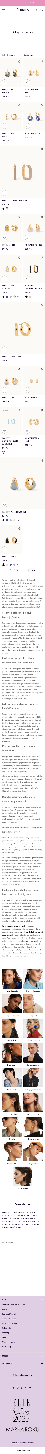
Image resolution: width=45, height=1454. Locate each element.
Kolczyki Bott (8, 245)
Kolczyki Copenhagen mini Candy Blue (10, 441)
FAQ (4, 1337)
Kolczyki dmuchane (25, 55)
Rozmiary (5, 1332)
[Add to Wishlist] (19, 62)
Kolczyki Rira (31, 397)
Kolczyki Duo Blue (33, 133)
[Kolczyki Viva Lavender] (10, 297)
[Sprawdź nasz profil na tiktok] (21, 1388)
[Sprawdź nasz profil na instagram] (17, 1388)
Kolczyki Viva (8, 397)
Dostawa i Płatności (9, 1314)
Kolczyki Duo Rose (33, 245)
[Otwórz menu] (3, 10)
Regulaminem (9, 1277)
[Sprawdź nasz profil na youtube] (30, 1388)
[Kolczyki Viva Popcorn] (14, 520)
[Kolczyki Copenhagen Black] (3, 208)
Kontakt (5, 1309)
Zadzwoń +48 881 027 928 (13, 1304)
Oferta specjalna (8, 1342)
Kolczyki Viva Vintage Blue (14, 512)
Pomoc (5, 1299)
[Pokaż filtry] (41, 55)
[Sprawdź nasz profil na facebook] (13, 1388)
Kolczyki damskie (8, 55)
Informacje (7, 1363)
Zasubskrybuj (37, 1242)
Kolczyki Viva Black (11, 556)
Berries (5, 1356)
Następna (31, 570)
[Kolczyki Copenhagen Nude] (30, 297)
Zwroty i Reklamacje (9, 1319)
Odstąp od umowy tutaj (22, 1375)
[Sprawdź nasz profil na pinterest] (25, 1388)
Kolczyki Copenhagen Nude (14, 200)
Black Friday (6, 1346)
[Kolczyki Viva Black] (3, 297)
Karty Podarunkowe (9, 1323)
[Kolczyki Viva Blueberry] (7, 297)
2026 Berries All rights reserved (22, 1443)
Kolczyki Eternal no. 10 (13, 357)
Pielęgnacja (6, 1328)
